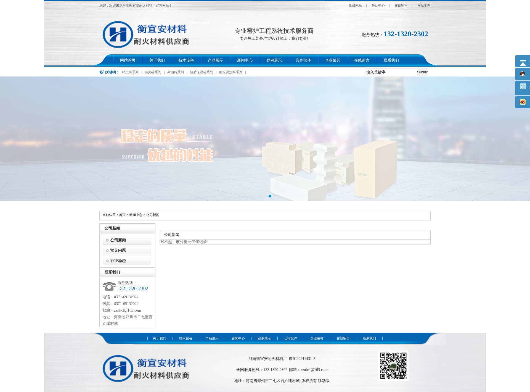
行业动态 (118, 261)
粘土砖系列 (130, 72)
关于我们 (157, 60)
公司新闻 (152, 215)
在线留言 (401, 5)
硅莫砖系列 (153, 72)
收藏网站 (355, 5)
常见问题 (118, 250)
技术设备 (186, 60)
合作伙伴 (303, 60)
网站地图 (424, 5)
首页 (122, 215)
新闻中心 (245, 60)
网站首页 (128, 60)
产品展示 (215, 60)
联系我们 (391, 60)
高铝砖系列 (175, 72)
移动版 (324, 381)
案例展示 (274, 60)
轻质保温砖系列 (201, 72)
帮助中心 (378, 5)
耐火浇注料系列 (230, 72)
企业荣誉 (332, 60)
